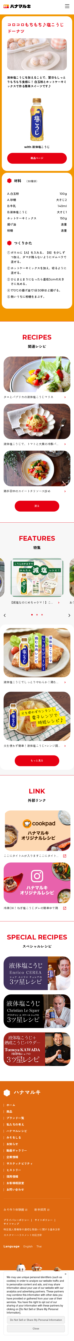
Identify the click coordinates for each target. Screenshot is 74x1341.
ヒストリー (13, 1170)
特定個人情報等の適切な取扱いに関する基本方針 (32, 1229)
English (28, 1246)
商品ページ (37, 158)
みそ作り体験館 (14, 1209)
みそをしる (13, 1137)
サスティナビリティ (19, 1163)
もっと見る (37, 760)
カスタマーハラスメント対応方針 (23, 1235)
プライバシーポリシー (16, 1220)
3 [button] (42, 614)
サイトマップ (11, 1224)
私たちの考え (15, 1124)
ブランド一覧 (15, 1118)
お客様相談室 (15, 1183)
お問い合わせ (15, 1189)
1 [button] (32, 614)
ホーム (10, 1105)
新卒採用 (40, 1209)
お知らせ (12, 1144)
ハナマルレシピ (16, 1131)
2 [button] (37, 614)
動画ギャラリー (16, 1150)
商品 (9, 1111)
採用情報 (12, 1176)
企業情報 (12, 1157)
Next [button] (69, 616)
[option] (37, 581)
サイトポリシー (44, 1220)
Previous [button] (5, 616)
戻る (37, 506)
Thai (39, 1246)
